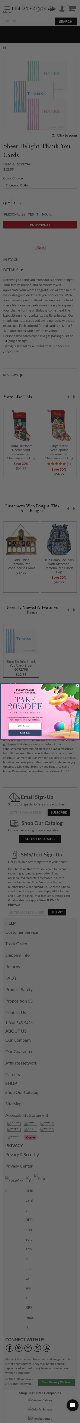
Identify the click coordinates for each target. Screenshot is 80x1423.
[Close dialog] (77, 685)
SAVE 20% (24, 732)
